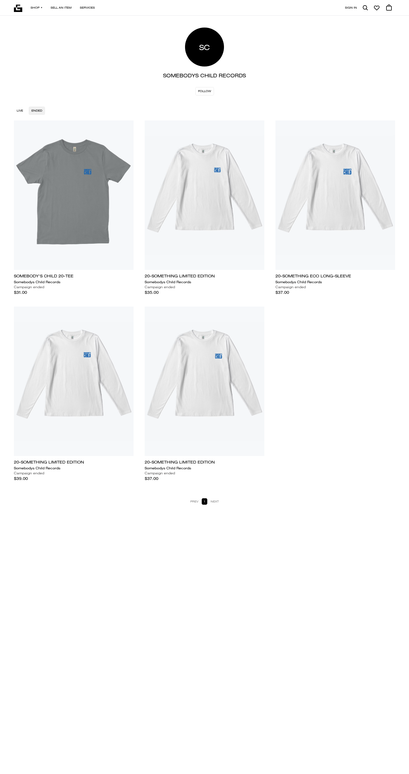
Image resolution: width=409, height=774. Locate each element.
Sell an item (61, 7)
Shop (35, 7)
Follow (204, 91)
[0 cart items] (389, 8)
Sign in (351, 7)
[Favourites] (377, 8)
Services (87, 7)
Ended (36, 110)
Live (20, 110)
